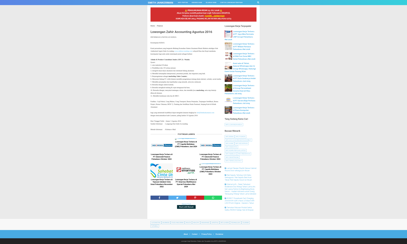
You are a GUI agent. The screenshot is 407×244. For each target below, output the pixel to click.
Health (188, 222)
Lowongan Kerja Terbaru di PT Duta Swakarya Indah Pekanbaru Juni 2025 (244, 78)
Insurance (205, 222)
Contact (194, 234)
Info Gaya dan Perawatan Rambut (238, 140)
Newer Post (186, 204)
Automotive (155, 222)
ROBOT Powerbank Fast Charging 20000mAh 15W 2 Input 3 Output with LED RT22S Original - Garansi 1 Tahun (239, 200)
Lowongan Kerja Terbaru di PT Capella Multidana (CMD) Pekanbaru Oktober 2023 (210, 170)
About (186, 234)
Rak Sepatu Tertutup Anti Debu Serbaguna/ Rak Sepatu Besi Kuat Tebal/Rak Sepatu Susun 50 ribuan (238, 177)
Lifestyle (215, 222)
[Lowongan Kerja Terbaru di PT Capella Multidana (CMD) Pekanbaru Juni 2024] (186, 139)
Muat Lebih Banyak (186, 207)
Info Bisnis (230, 136)
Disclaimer (219, 234)
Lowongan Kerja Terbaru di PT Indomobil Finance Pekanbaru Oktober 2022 (161, 156)
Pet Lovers (225, 222)
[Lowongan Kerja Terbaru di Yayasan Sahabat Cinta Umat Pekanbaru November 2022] (162, 170)
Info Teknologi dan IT (234, 161)
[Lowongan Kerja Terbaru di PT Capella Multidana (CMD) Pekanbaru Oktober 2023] (210, 164)
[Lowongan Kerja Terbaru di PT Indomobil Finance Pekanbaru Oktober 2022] (162, 145)
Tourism (246, 222)
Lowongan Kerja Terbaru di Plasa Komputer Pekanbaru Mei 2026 (243, 110)
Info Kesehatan (231, 147)
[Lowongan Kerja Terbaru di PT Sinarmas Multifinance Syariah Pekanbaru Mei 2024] (186, 170)
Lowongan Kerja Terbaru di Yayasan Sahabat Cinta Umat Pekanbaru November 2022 (162, 183)
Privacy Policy (206, 234)
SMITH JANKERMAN (160, 2)
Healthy (196, 222)
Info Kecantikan (242, 143)
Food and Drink (178, 222)
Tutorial (154, 226)
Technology (235, 222)
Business (166, 222)
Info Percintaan (244, 154)
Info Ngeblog (231, 154)
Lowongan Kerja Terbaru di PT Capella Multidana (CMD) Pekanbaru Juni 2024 (186, 144)
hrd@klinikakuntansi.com (205, 113)
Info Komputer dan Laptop (236, 150)
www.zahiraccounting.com (183, 51)
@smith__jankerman (214, 16)
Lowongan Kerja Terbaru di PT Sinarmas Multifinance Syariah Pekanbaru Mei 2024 (186, 183)
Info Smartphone (232, 157)
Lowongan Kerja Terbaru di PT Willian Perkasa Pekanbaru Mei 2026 (243, 46)
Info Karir (229, 143)
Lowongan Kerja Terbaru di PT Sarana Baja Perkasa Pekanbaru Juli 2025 (244, 100)
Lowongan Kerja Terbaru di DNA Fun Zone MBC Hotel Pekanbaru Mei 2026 (244, 56)
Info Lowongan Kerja (234, 124)
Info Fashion (240, 136)
